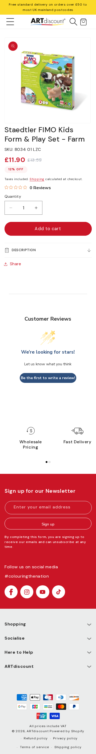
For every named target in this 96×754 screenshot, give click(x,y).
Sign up (48, 524)
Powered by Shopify (67, 731)
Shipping (37, 179)
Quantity (13, 196)
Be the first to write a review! (48, 377)
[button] (10, 21)
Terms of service (34, 747)
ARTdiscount (38, 731)
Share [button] (15, 264)
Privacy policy (65, 738)
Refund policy (36, 738)
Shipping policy (68, 747)
